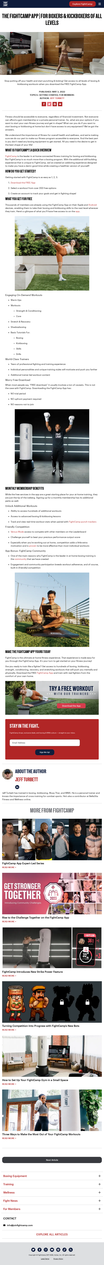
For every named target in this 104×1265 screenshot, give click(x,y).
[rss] (71, 1250)
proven (32, 545)
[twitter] (33, 1250)
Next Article (52, 1160)
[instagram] (46, 1250)
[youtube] (52, 1250)
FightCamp (11, 156)
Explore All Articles (52, 1234)
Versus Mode (17, 531)
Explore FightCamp (82, 4)
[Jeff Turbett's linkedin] (17, 787)
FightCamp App (45, 673)
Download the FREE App (23, 182)
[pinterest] (58, 1250)
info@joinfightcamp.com (19, 1225)
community (20, 559)
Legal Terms (45, 1259)
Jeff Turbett (57, 98)
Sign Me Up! (45, 752)
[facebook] (40, 1250)
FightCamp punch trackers (82, 521)
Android (92, 204)
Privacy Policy (58, 1259)
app (77, 211)
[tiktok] (64, 1250)
